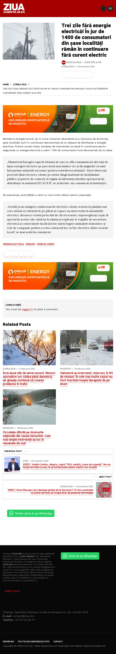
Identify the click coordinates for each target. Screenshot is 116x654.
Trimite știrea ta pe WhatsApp (33, 513)
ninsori (31, 244)
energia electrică (14, 244)
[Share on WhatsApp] (75, 74)
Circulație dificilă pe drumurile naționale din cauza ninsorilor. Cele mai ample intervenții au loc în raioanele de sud (27, 438)
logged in (27, 309)
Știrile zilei (68, 66)
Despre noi (8, 641)
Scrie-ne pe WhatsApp (83, 556)
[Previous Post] (12, 464)
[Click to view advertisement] (58, 118)
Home (6, 84)
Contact (58, 641)
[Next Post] (104, 490)
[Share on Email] (84, 74)
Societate (89, 62)
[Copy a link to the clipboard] (89, 74)
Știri (98, 62)
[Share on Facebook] (65, 74)
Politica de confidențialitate (34, 641)
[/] (103, 8)
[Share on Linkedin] (80, 74)
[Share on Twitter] (70, 74)
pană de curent (46, 244)
